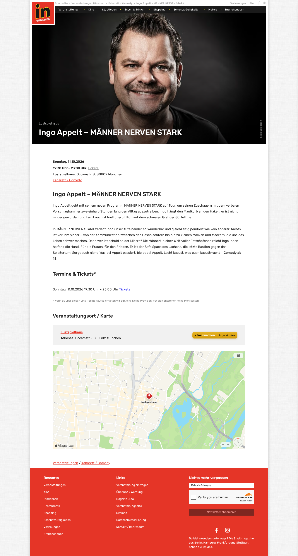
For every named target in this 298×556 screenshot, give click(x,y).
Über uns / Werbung (129, 492)
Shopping (159, 9)
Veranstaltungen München (88, 3)
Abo (252, 3)
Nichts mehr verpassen (208, 478)
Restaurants (52, 506)
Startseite (61, 3)
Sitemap (121, 513)
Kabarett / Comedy (120, 3)
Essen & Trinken (135, 9)
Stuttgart (242, 542)
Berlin (198, 542)
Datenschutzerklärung (131, 519)
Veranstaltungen (69, 9)
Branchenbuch (234, 9)
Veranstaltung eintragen (132, 485)
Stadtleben (109, 9)
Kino (91, 9)
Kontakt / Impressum (130, 526)
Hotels (212, 9)
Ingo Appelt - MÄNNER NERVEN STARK (160, 3)
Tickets (93, 168)
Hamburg (209, 542)
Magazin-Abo (125, 499)
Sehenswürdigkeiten (187, 9)
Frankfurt (223, 542)
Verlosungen (238, 3)
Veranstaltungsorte (129, 506)
